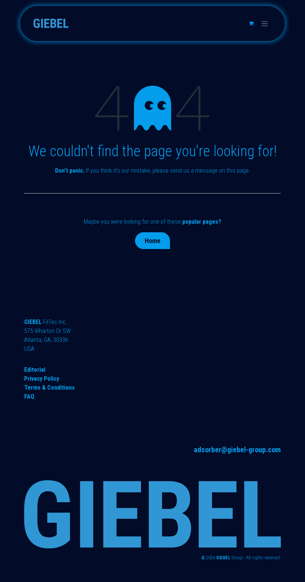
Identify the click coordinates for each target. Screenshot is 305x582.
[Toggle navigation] (265, 23)
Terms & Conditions (49, 387)
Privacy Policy (41, 378)
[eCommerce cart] (251, 23)
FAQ (29, 396)
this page (238, 170)
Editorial (34, 369)
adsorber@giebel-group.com (237, 449)
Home (152, 241)
